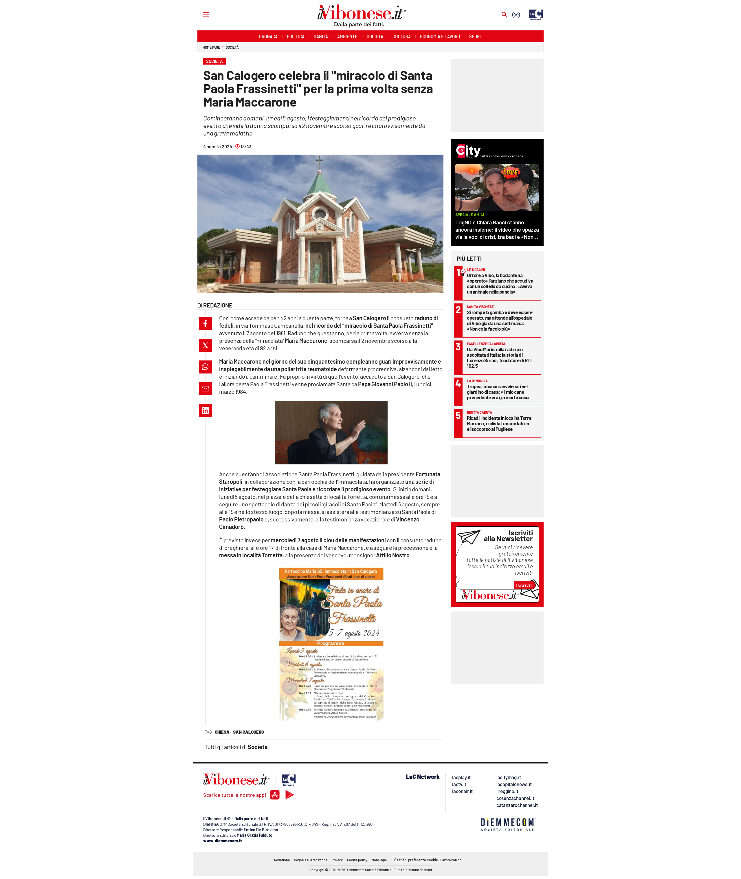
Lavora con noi (451, 860)
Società (232, 47)
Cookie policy (357, 860)
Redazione (282, 860)
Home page (211, 47)
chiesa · (223, 732)
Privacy (337, 860)
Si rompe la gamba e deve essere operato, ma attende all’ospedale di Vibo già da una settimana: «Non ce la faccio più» (500, 320)
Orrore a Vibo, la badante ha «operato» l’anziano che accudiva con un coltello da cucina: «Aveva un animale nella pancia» (500, 283)
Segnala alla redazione (310, 860)
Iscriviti (525, 585)
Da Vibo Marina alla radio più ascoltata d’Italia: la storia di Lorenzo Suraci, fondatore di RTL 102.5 (500, 357)
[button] (205, 324)
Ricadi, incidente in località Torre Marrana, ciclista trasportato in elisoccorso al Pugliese (499, 423)
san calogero (248, 732)
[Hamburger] (200, 14)
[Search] (504, 15)
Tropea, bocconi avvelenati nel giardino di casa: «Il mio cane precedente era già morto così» (498, 391)
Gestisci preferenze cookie (416, 860)
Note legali (380, 860)
